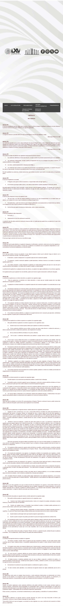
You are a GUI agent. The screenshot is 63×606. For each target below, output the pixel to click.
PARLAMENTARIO (27, 105)
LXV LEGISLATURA (15, 105)
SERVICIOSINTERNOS (38, 109)
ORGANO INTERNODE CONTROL (27, 109)
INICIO (6, 105)
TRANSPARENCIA (54, 105)
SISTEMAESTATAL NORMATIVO (41, 105)
